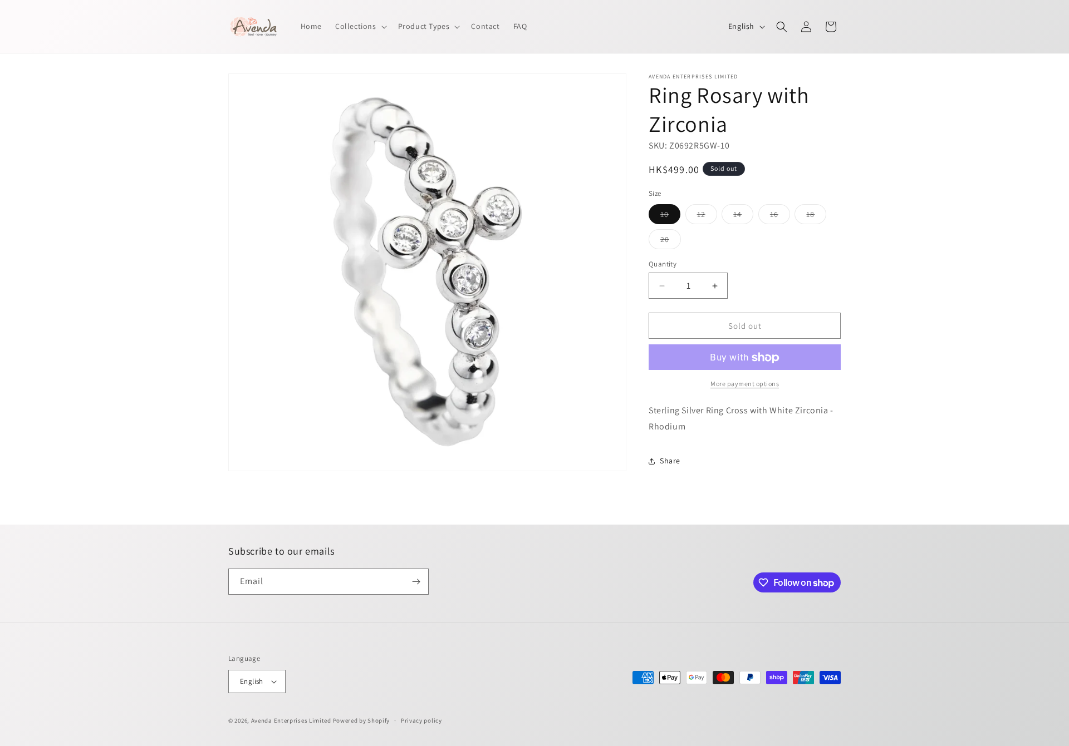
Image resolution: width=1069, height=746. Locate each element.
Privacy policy (421, 720)
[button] (359, 26)
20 (670, 241)
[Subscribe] (416, 582)
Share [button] (670, 461)
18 (816, 216)
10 (670, 216)
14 (743, 216)
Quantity (662, 264)
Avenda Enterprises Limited (291, 720)
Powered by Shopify (361, 720)
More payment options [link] (744, 384)
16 (780, 216)
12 (707, 216)
